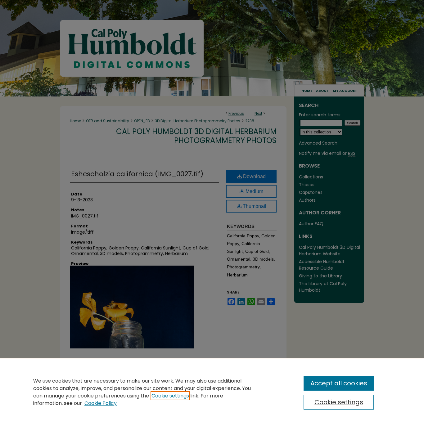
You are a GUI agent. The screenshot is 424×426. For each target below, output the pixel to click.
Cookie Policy (100, 403)
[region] (212, 392)
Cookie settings (170, 395)
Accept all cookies (338, 383)
